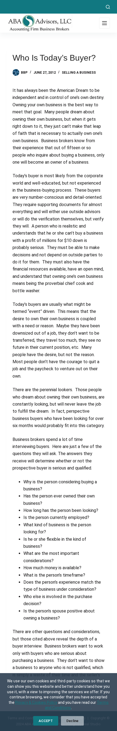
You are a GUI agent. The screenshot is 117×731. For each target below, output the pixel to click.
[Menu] (104, 23)
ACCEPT (46, 721)
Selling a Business (79, 72)
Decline (72, 721)
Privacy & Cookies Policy (36, 702)
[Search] (108, 7)
